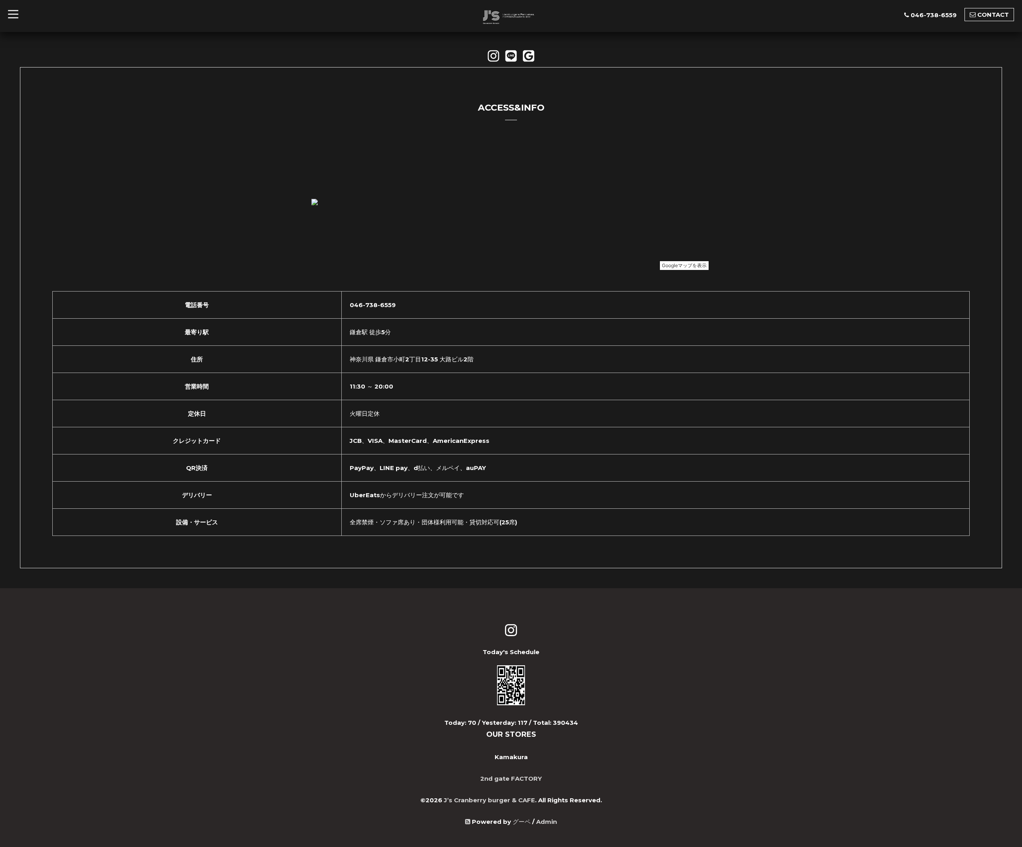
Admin (546, 821)
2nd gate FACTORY (511, 778)
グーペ (522, 821)
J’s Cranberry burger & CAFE (489, 800)
